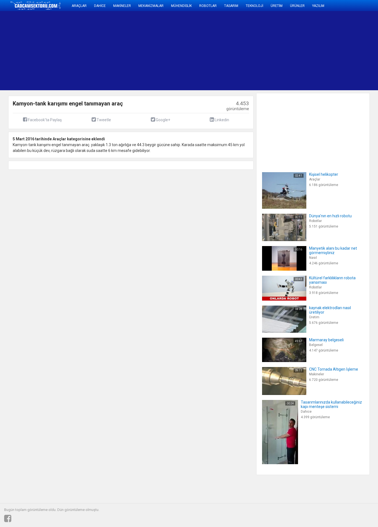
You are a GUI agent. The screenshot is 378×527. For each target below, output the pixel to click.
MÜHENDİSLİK (181, 6)
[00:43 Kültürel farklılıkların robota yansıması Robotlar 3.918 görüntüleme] (313, 299)
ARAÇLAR (79, 6)
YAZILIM (318, 6)
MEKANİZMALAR (151, 6)
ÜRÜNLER (297, 6)
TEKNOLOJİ (254, 6)
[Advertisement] (189, 50)
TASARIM (231, 6)
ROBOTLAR (208, 6)
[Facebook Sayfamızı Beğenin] (7, 519)
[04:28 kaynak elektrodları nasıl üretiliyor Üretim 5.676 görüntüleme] (313, 331)
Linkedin (221, 120)
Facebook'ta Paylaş (44, 120)
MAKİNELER (122, 6)
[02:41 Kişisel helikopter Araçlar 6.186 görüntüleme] (300, 207)
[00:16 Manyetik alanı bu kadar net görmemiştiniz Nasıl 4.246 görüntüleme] (313, 269)
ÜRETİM (277, 6)
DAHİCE (100, 6)
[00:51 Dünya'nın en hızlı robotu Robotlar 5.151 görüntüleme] (307, 239)
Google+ (162, 120)
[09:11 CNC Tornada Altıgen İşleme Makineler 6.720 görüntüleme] (310, 393)
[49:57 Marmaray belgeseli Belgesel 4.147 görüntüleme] (303, 360)
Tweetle (103, 120)
